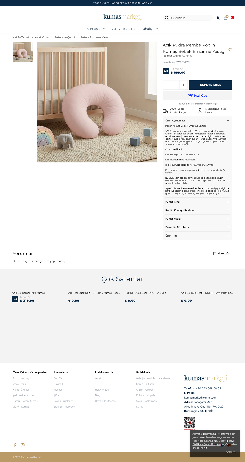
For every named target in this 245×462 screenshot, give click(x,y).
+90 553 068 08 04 (208, 388)
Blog (97, 395)
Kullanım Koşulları (146, 395)
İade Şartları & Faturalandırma (153, 378)
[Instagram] (23, 445)
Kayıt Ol (58, 384)
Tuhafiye (147, 29)
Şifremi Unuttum (64, 395)
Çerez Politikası (145, 384)
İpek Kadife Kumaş (23, 395)
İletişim (99, 378)
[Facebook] (15, 445)
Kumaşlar (94, 29)
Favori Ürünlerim (63, 401)
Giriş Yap (59, 378)
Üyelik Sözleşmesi (146, 401)
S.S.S (97, 384)
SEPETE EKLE (210, 84)
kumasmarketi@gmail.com (200, 397)
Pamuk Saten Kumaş (25, 401)
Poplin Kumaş (21, 378)
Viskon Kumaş (21, 406)
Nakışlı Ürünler (21, 389)
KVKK (139, 406)
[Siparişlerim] (218, 18)
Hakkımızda (102, 389)
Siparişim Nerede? (64, 406)
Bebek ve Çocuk (65, 37)
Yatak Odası (42, 37)
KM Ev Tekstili (121, 29)
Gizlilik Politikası (145, 389)
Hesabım (59, 389)
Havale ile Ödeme (105, 401)
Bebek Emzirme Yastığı (95, 37)
